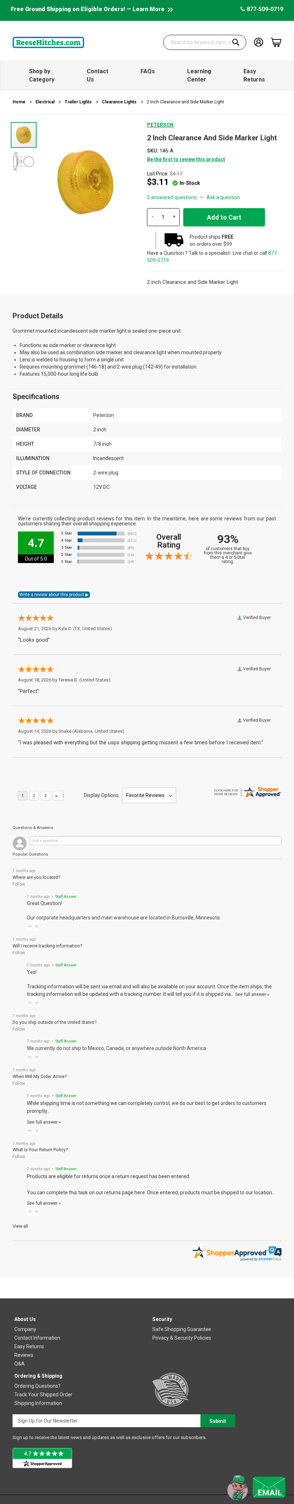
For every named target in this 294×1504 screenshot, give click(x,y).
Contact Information (37, 1338)
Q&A (19, 1364)
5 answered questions (172, 197)
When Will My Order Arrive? (40, 1076)
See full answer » (252, 994)
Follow (19, 884)
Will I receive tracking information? (47, 945)
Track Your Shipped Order (43, 1394)
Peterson (160, 125)
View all (20, 1226)
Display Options (101, 795)
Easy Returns (29, 1346)
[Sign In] (258, 41)
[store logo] (48, 42)
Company (25, 1329)
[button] (24, 161)
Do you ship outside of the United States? (54, 1022)
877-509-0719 (264, 9)
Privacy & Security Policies (181, 1338)
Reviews (23, 1355)
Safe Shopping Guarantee (181, 1329)
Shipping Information (38, 1403)
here (139, 1192)
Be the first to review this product (186, 159)
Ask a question (223, 197)
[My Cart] (276, 42)
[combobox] (205, 42)
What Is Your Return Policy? (40, 1149)
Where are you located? (36, 877)
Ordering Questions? (37, 1386)
